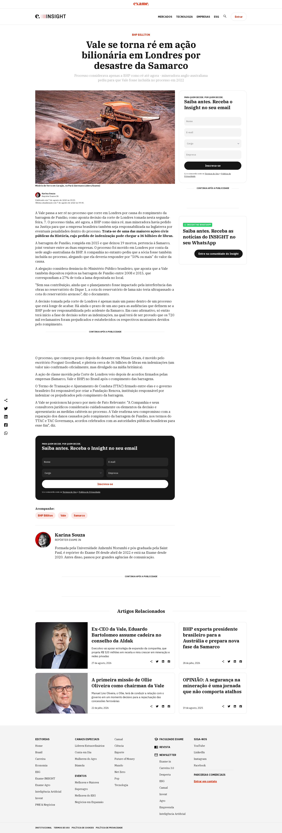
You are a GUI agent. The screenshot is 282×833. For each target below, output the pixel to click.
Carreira (40, 758)
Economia (41, 765)
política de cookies (83, 827)
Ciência (119, 745)
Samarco (79, 515)
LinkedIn (199, 752)
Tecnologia (184, 16)
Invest (39, 798)
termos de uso (62, 827)
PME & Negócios (45, 804)
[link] (6, 408)
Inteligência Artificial (48, 791)
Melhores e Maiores (87, 782)
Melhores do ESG (85, 795)
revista (164, 747)
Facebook (200, 765)
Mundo (119, 765)
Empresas (203, 16)
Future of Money (125, 758)
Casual (119, 739)
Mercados (165, 16)
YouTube (199, 745)
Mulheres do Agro (86, 758)
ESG (216, 16)
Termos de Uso (70, 492)
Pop (117, 778)
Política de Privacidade (89, 492)
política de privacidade (109, 827)
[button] (6, 400)
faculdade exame (171, 739)
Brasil (38, 752)
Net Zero (120, 772)
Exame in (165, 761)
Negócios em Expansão (89, 802)
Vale (63, 515)
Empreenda (166, 807)
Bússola (80, 765)
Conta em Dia (83, 752)
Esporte (119, 752)
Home (39, 745)
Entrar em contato (205, 781)
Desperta (165, 774)
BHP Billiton (45, 515)
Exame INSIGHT (45, 778)
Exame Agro (42, 785)
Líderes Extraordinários (89, 745)
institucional (43, 827)
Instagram (200, 758)
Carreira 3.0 (166, 768)
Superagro (81, 789)
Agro (162, 800)
